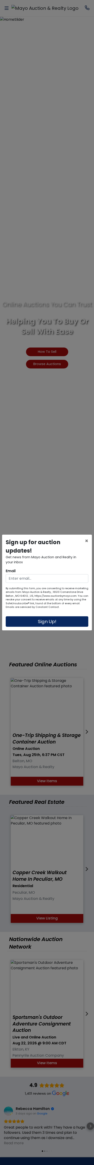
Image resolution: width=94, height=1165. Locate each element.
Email (11, 571)
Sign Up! (47, 621)
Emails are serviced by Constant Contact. (32, 607)
